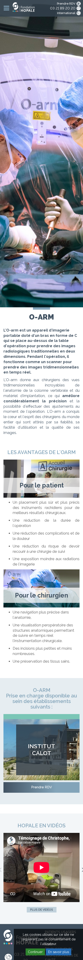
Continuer (35, 952)
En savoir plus (58, 952)
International (66, 13)
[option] (41, 868)
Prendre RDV (66, 3)
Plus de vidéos (41, 909)
